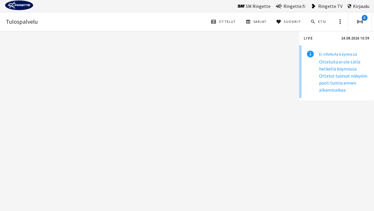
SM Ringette (258, 6)
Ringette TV (330, 6)
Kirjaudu (361, 6)
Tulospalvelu (22, 21)
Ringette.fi (294, 6)
